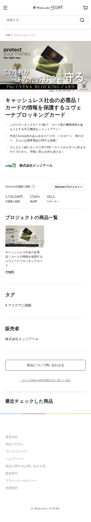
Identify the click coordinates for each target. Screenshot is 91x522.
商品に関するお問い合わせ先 (26, 466)
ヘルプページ (15, 458)
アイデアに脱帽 (19, 305)
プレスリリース (16, 451)
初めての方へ (15, 444)
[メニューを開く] (5, 8)
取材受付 (12, 473)
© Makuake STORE (45, 508)
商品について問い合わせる (45, 365)
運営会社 (12, 437)
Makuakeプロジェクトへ (68, 186)
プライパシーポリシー (21, 480)
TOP (7, 35)
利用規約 (12, 488)
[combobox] (43, 20)
